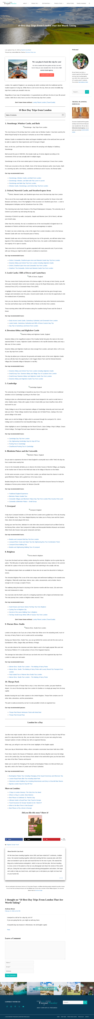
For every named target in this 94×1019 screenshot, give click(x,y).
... (61, 877)
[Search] (87, 92)
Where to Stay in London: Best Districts (21, 795)
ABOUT (25, 3)
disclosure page (38, 890)
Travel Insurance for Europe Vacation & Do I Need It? (25, 803)
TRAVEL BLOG (81, 1016)
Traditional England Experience (18, 493)
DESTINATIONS (46, 3)
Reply (8, 929)
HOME (58, 1016)
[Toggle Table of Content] (62, 115)
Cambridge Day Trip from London (19, 438)
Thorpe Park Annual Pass (17, 715)
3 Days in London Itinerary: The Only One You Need (25, 792)
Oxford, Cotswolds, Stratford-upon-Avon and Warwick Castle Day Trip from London (34, 260)
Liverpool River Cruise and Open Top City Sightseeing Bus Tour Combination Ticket (34, 542)
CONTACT (87, 1016)
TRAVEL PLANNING (81, 3)
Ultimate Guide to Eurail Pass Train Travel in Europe (25, 800)
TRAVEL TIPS (34, 3)
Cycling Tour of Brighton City (17, 609)
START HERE (63, 1016)
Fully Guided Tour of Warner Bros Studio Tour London (25, 674)
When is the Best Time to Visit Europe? (21, 805)
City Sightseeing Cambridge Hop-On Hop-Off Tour (24, 441)
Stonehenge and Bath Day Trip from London (22, 183)
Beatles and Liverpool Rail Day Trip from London (24, 539)
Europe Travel (15, 844)
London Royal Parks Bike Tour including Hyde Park (24, 778)
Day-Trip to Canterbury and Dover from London (23, 326)
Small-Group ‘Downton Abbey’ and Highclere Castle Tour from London (30, 376)
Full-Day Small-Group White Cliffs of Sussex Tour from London (28, 615)
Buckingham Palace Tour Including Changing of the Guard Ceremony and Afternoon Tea (36, 776)
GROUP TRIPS (70, 3)
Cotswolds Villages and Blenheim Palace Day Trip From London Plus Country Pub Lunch (36, 499)
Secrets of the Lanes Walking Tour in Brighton (23, 612)
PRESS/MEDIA (53, 1007)
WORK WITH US (45, 1007)
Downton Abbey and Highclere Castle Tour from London (26, 379)
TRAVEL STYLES (58, 3)
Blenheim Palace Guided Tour (18, 496)
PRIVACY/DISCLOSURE (72, 1016)
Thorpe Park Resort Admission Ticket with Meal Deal (25, 712)
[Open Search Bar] (89, 3)
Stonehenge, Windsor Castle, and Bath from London (25, 178)
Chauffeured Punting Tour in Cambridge (21, 446)
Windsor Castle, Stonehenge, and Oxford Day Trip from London (28, 186)
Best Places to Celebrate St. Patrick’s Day (22, 797)
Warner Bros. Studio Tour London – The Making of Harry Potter (28, 666)
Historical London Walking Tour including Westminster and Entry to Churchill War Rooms (36, 781)
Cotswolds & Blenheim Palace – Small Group (23, 501)
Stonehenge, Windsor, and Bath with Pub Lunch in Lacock (27, 180)
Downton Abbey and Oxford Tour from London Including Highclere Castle (31, 263)
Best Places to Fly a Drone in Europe (20, 808)
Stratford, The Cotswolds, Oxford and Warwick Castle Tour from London (31, 268)
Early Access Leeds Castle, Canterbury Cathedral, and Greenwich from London (33, 320)
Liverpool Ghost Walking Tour (18, 544)
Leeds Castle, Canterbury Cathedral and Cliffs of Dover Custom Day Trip (31, 323)
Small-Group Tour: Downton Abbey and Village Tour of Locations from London (33, 373)
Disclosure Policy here (31, 52)
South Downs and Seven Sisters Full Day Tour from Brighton (27, 607)
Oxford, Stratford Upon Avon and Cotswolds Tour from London (28, 265)
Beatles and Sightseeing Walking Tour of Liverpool (24, 547)
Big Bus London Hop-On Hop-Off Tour (20, 784)
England (9, 844)
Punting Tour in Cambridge (17, 444)
